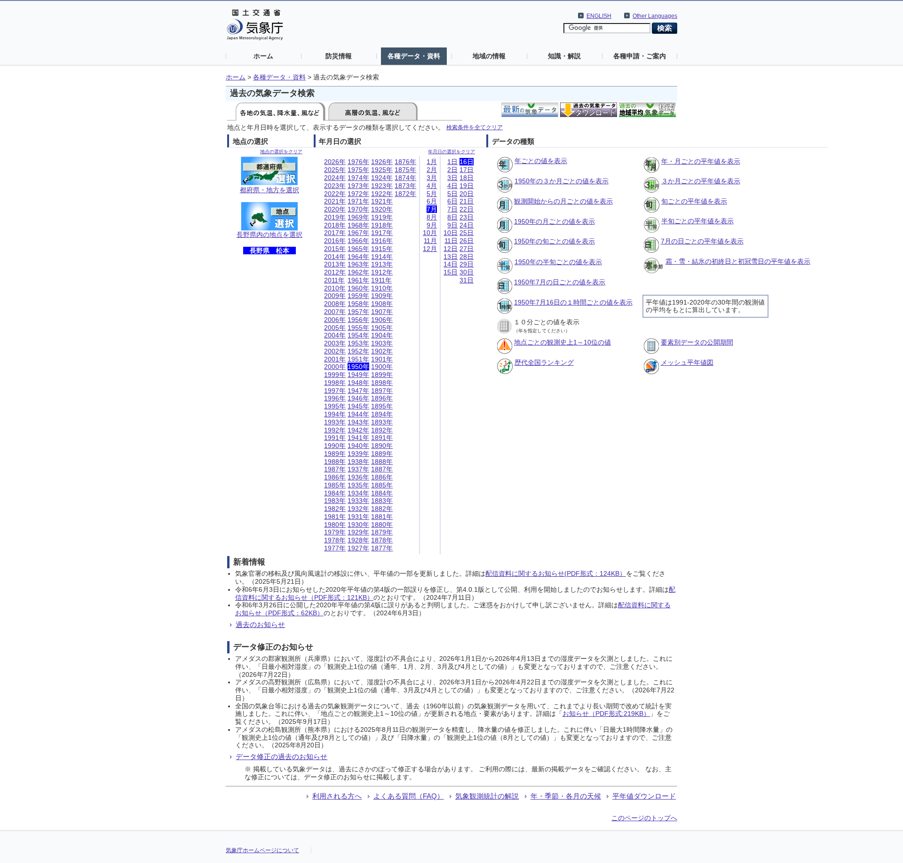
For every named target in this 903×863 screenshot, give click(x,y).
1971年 (358, 201)
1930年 (358, 524)
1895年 (382, 406)
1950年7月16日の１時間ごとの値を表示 (573, 302)
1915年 (382, 248)
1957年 (358, 311)
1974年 (358, 177)
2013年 (335, 264)
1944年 (358, 414)
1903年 (382, 343)
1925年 (382, 169)
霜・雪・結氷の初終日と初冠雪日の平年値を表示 (737, 261)
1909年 (382, 295)
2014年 (335, 256)
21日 (466, 201)
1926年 (382, 161)
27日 (466, 248)
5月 (432, 193)
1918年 (382, 225)
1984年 (335, 493)
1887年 (382, 469)
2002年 (335, 351)
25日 (466, 232)
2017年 (335, 232)
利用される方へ (337, 796)
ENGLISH (598, 16)
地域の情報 (489, 56)
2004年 (335, 335)
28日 (466, 256)
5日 (452, 193)
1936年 (358, 477)
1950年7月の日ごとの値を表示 (559, 282)
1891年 (382, 437)
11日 (451, 240)
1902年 (382, 351)
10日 (451, 232)
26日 (466, 240)
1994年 (335, 414)
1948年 (358, 382)
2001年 (335, 359)
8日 (452, 217)
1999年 (335, 374)
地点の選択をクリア (281, 151)
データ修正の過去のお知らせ (281, 757)
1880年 (382, 524)
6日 (452, 201)
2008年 (335, 303)
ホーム (263, 56)
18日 (466, 177)
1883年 (382, 500)
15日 (451, 272)
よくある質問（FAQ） (408, 796)
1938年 (358, 461)
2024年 (335, 177)
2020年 (335, 209)
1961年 (358, 280)
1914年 (382, 256)
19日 (466, 185)
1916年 (382, 240)
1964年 (358, 256)
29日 (466, 264)
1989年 (335, 453)
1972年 (358, 193)
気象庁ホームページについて (262, 850)
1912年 (382, 272)
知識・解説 (564, 56)
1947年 (358, 390)
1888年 (382, 461)
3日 (452, 177)
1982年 (335, 508)
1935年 (358, 485)
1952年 (358, 351)
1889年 (382, 453)
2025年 (335, 169)
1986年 (335, 477)
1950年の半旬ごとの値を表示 (558, 262)
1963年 (358, 264)
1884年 (382, 493)
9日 (452, 225)
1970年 (358, 209)
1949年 (358, 374)
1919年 (382, 217)
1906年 (382, 319)
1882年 (382, 508)
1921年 (382, 201)
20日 (466, 193)
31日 (466, 280)
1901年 (382, 359)
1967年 (358, 232)
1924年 (382, 177)
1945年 (358, 406)
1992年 (335, 430)
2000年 (335, 366)
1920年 (382, 209)
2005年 (335, 327)
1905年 (382, 327)
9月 (432, 225)
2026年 (335, 161)
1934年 (358, 493)
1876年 (405, 161)
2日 (452, 169)
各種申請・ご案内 (639, 56)
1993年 (335, 422)
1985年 (335, 485)
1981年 (335, 516)
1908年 (382, 303)
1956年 (358, 319)
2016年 (335, 240)
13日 (451, 256)
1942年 (358, 430)
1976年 (358, 161)
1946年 (358, 398)
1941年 (358, 437)
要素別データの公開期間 (697, 342)
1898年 (382, 382)
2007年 (335, 311)
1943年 (358, 422)
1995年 (335, 406)
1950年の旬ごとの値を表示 (554, 241)
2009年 (335, 295)
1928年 (358, 540)
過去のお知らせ (260, 624)
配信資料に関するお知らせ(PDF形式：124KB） (555, 573)
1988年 (335, 461)
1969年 (358, 217)
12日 (451, 248)
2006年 (335, 319)
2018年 (335, 225)
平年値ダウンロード (644, 796)
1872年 (405, 193)
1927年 (358, 548)
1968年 (358, 225)
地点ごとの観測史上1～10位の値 (562, 342)
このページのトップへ (644, 818)
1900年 (382, 366)
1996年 (335, 398)
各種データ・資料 (414, 56)
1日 (452, 161)
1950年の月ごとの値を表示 (554, 221)
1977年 (335, 548)
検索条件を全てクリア (474, 127)
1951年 (358, 359)
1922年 (382, 193)
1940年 (358, 445)
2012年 (335, 272)
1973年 (358, 185)
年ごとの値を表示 (541, 161)
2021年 (335, 201)
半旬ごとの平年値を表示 (697, 221)
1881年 (382, 516)
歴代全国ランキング (544, 362)
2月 (432, 169)
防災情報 (338, 56)
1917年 (382, 232)
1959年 (358, 295)
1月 (432, 161)
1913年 (382, 264)
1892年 (382, 430)
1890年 (382, 445)
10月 (430, 232)
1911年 (381, 280)
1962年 (358, 272)
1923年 (382, 185)
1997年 (335, 390)
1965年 (358, 248)
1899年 (382, 374)
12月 (430, 248)
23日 (466, 217)
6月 (432, 201)
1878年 (382, 540)
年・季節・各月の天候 (566, 796)
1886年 (382, 477)
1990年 (335, 445)
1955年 (358, 327)
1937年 (358, 469)
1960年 (358, 288)
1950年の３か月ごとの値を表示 (562, 181)
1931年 (358, 516)
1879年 (382, 532)
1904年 (382, 335)
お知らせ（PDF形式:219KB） (606, 713)
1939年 (358, 453)
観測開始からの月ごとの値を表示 (563, 201)
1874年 (405, 177)
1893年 (382, 422)
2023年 (335, 185)
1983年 (335, 500)
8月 (432, 217)
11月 (430, 240)
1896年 (382, 398)
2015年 (335, 248)
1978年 (335, 540)
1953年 (358, 343)
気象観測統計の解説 (487, 796)
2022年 (335, 193)
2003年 (335, 343)
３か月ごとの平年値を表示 (700, 181)
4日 (452, 185)
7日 (452, 209)
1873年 (405, 185)
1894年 (382, 414)
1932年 (358, 508)
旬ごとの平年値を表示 (694, 201)
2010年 (335, 288)
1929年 (358, 532)
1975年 (358, 169)
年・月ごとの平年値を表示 (700, 161)
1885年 (382, 485)
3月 (432, 177)
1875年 (405, 169)
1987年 (335, 469)
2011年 (334, 280)
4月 (432, 185)
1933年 (358, 500)
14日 (451, 264)
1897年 (382, 390)
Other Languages (655, 16)
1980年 (335, 524)
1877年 (382, 548)
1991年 (335, 437)
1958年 (358, 303)
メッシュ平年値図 (687, 362)
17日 (466, 169)
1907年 (382, 311)
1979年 (335, 532)
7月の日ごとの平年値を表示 (702, 241)
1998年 (335, 382)
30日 (466, 272)
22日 (466, 209)
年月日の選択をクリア (451, 151)
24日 (466, 225)
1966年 (358, 240)
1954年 (358, 335)
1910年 (382, 288)
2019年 (335, 217)
